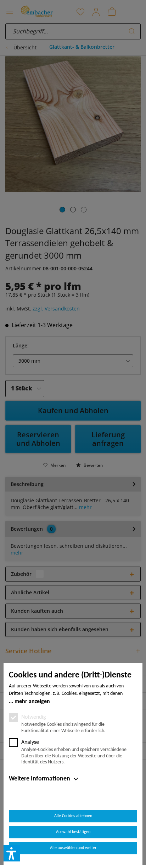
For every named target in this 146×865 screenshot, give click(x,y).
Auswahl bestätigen (73, 832)
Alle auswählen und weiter (73, 848)
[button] (12, 853)
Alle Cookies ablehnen (73, 816)
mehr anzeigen (32, 701)
